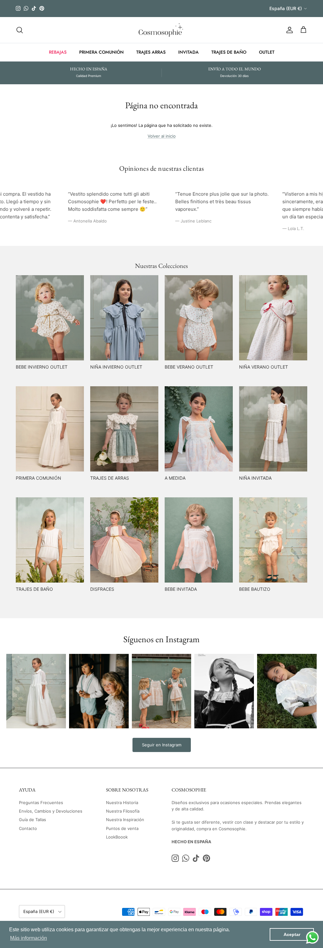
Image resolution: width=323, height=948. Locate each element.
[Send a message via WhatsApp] (312, 937)
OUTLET (266, 52)
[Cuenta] (288, 30)
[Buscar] (19, 30)
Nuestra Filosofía (122, 811)
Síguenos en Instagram (161, 639)
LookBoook (117, 836)
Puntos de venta (122, 828)
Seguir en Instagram (161, 744)
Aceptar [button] (292, 934)
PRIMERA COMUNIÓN (101, 52)
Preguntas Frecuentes (41, 802)
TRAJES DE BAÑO (228, 52)
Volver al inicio (162, 136)
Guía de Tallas (32, 819)
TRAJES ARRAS (151, 52)
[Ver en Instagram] (36, 691)
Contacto (28, 828)
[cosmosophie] (161, 30)
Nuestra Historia (122, 802)
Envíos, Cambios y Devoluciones (50, 811)
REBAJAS (58, 52)
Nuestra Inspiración (125, 819)
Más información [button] (28, 938)
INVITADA (188, 52)
